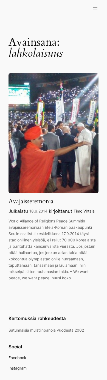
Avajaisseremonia (31, 201)
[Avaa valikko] (95, 8)
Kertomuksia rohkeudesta (37, 318)
